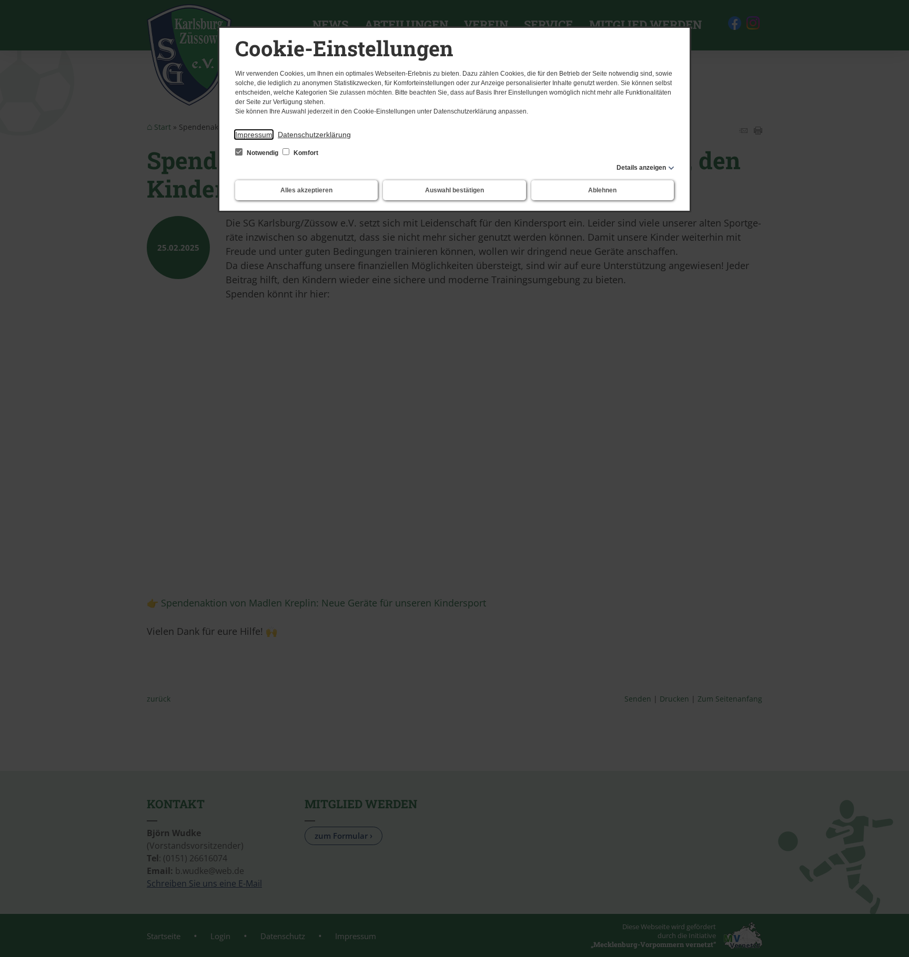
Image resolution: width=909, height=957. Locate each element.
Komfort (305, 153)
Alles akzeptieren (306, 190)
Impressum (253, 134)
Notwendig (262, 153)
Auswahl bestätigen (454, 190)
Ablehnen (602, 190)
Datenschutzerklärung (314, 134)
